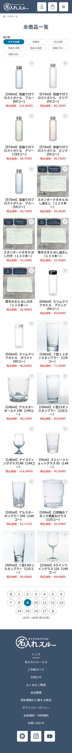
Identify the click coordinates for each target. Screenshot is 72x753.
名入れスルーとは (36, 662)
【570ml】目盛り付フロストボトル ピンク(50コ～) (53, 136)
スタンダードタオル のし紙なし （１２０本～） (53, 189)
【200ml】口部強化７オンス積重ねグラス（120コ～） (53, 502)
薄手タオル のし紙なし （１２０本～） (53, 240)
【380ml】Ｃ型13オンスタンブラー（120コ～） (53, 396)
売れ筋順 (58, 41)
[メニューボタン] (63, 6)
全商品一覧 (13, 16)
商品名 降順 (36, 47)
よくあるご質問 (36, 685)
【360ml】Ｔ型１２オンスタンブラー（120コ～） (53, 344)
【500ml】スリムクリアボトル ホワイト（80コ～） (19, 344)
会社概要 (36, 692)
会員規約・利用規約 (36, 715)
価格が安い (58, 47)
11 (44, 603)
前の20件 (10, 594)
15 (28, 611)
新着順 (36, 41)
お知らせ (36, 677)
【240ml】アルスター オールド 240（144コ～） (19, 396)
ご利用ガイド (36, 669)
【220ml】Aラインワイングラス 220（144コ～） (53, 554)
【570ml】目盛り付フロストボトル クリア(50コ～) (53, 83)
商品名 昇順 (14, 47)
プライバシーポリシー (36, 708)
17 (44, 611)
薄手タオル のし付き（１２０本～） (19, 291)
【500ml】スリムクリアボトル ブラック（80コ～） (53, 291)
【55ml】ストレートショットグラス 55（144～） (53, 449)
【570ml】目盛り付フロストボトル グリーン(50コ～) (19, 136)
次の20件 (52, 611)
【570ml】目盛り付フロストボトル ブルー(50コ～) (19, 189)
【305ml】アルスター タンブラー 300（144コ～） (19, 502)
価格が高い (13, 54)
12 (53, 603)
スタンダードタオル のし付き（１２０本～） (19, 240)
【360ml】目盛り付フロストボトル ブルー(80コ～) (19, 83)
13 (61, 603)
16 (36, 611)
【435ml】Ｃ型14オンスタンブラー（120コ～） (19, 554)
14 (19, 611)
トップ (36, 654)
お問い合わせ (36, 723)
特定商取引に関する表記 (36, 700)
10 (36, 603)
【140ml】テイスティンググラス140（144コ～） (19, 449)
